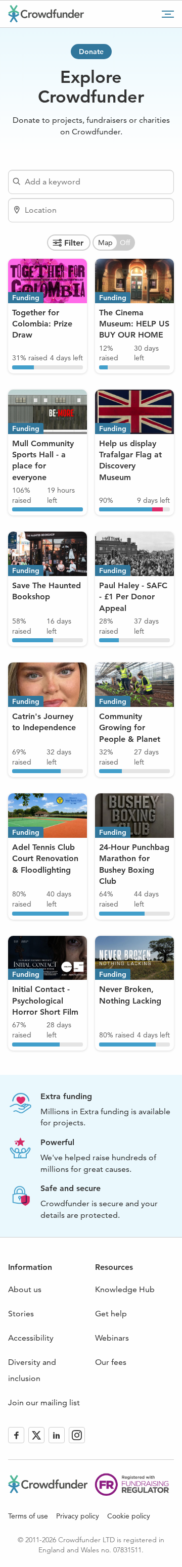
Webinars (112, 1338)
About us (24, 1289)
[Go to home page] (46, 13)
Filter (73, 243)
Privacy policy (77, 1516)
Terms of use (28, 1516)
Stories (21, 1313)
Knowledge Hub (125, 1289)
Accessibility (31, 1338)
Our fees (110, 1362)
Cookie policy (128, 1516)
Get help (111, 1313)
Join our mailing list (44, 1402)
